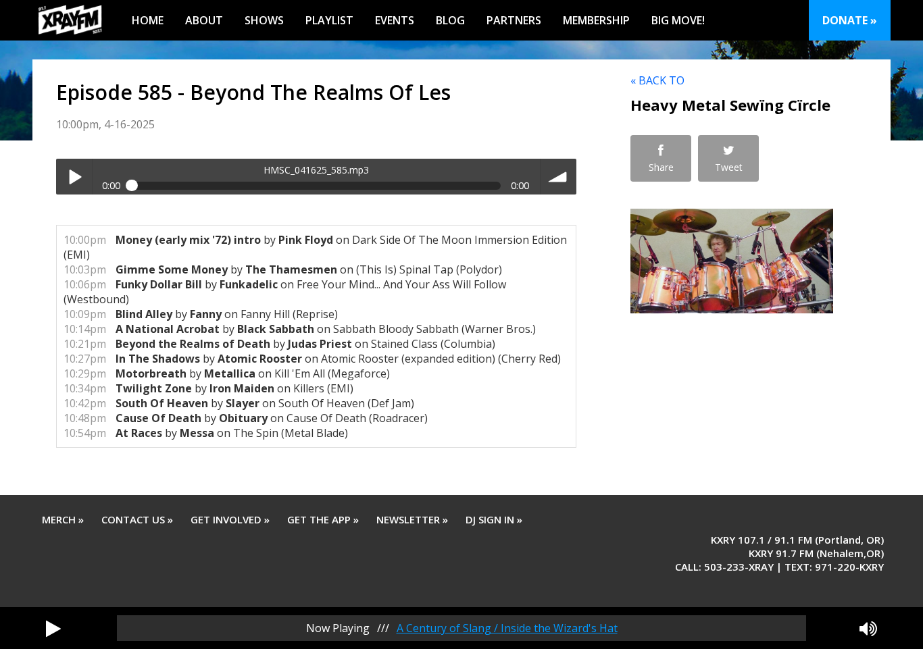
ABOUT (204, 20)
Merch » (63, 519)
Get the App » (323, 519)
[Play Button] (53, 628)
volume (558, 176)
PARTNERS (514, 20)
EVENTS (394, 20)
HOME (148, 20)
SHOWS (264, 20)
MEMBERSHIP (596, 20)
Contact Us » (137, 519)
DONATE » (849, 20)
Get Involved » (230, 519)
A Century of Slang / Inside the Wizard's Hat (507, 628)
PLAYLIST (329, 20)
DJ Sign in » (494, 519)
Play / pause (74, 176)
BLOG (450, 20)
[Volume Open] (868, 628)
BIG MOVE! (678, 20)
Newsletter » (412, 519)
